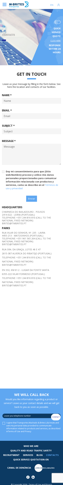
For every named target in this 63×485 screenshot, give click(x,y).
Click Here (55, 40)
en (51, 5)
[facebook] (28, 478)
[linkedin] (34, 478)
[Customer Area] (58, 4)
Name (7, 95)
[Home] (18, 4)
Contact (56, 417)
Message (9, 141)
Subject (8, 125)
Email (7, 110)
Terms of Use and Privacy (19, 431)
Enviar (31, 198)
